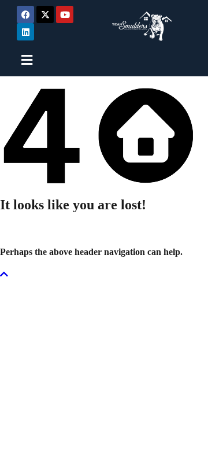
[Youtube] (64, 14)
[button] (34, 60)
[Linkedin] (25, 31)
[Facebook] (25, 14)
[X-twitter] (45, 14)
